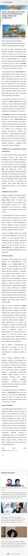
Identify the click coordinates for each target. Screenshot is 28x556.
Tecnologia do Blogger (15, 554)
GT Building (22, 58)
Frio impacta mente (5, 514)
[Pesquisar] (26, 2)
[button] (2, 21)
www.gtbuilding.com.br (12, 450)
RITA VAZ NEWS (8, 2)
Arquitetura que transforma (7, 538)
